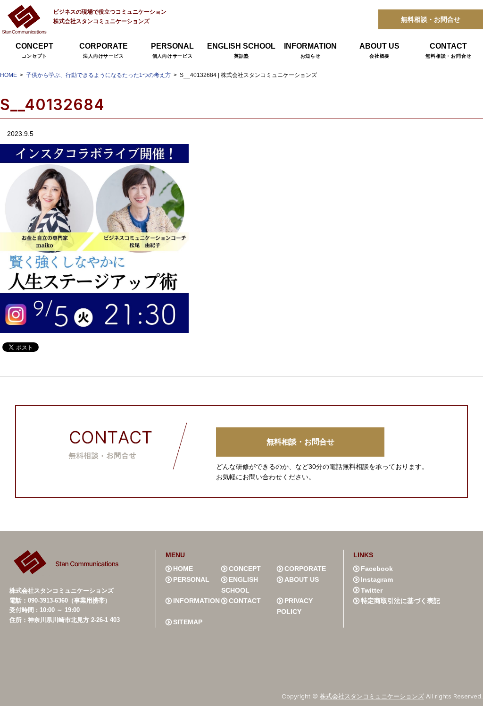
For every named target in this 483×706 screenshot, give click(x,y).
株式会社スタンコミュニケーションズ (372, 696)
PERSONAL (172, 50)
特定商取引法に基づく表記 (400, 600)
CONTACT (448, 50)
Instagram (377, 579)
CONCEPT (34, 50)
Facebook (377, 568)
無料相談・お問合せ (430, 19)
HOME (8, 75)
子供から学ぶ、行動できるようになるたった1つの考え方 (98, 75)
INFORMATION (310, 50)
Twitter (372, 590)
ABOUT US (379, 50)
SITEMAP (187, 622)
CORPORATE (103, 50)
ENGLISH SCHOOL (241, 50)
